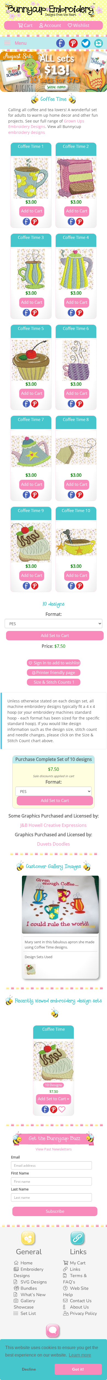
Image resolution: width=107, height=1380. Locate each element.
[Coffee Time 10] (76, 542)
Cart (28, 25)
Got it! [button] (78, 1369)
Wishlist (80, 25)
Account (52, 25)
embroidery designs (26, 132)
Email (15, 1157)
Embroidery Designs (28, 1272)
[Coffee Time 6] (76, 360)
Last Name (20, 1189)
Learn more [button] (80, 1355)
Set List (28, 1313)
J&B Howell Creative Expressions (53, 825)
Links (75, 1269)
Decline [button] (29, 1369)
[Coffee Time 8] (76, 451)
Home (27, 1263)
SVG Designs (34, 1282)
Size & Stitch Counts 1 (54, 682)
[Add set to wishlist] (61, 1110)
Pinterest (35, 222)
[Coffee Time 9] (31, 542)
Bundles (29, 1288)
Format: (54, 614)
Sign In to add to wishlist (57, 662)
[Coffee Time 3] (31, 269)
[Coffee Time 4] (76, 269)
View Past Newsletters (54, 1149)
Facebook (27, 222)
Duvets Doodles (53, 844)
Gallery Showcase (24, 1304)
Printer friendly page (55, 672)
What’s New (33, 1295)
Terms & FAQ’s (75, 1279)
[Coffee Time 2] (76, 178)
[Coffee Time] (30, 970)
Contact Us (81, 1301)
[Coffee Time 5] (31, 360)
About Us (79, 1307)
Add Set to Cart (52, 1098)
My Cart (78, 1263)
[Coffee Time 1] (31, 178)
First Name (20, 1173)
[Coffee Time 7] (31, 451)
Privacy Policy (83, 1313)
